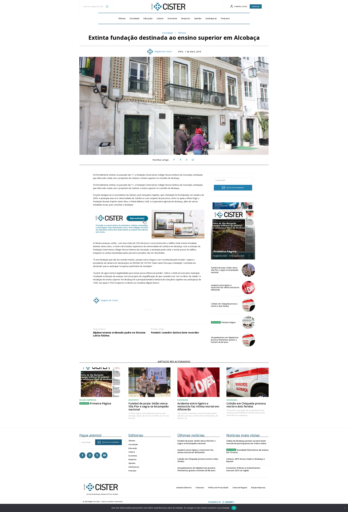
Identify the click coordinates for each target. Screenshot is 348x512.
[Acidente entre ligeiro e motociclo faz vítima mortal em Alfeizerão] (248, 287)
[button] (107, 6)
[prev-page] (245, 207)
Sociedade (167, 33)
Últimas (182, 33)
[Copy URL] (186, 160)
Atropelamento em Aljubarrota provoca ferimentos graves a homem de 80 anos (224, 339)
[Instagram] (90, 455)
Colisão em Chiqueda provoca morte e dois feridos (224, 304)
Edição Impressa (87, 400)
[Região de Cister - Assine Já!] (148, 224)
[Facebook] (174, 160)
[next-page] (250, 207)
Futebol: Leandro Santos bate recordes (175, 332)
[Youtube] (105, 455)
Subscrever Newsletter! (235, 187)
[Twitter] (180, 160)
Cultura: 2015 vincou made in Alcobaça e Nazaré (245, 460)
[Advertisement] (148, 317)
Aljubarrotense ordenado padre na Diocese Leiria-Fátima (119, 334)
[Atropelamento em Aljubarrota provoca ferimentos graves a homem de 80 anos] (248, 340)
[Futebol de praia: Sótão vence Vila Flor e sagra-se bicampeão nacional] (248, 270)
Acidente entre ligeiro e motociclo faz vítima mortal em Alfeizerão (225, 287)
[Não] (344, 508)
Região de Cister (163, 51)
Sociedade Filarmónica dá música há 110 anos (247, 451)
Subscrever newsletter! (110, 442)
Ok (234, 508)
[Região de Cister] (168, 7)
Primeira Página (225, 251)
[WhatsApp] (192, 160)
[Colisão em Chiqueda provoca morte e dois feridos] (248, 305)
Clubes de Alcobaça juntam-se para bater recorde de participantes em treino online (246, 442)
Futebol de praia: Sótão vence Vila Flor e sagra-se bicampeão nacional (224, 270)
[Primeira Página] (233, 230)
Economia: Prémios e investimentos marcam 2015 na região (243, 469)
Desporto (133, 400)
